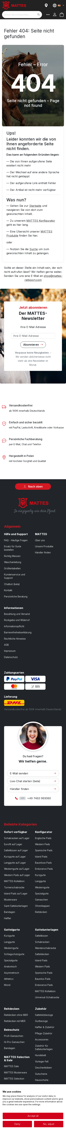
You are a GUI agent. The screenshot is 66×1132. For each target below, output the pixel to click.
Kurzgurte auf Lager (15, 856)
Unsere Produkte (44, 546)
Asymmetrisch (11, 972)
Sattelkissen (41, 935)
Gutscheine (41, 1074)
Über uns (40, 540)
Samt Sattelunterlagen (16, 906)
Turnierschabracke (14, 887)
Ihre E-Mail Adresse (33, 327)
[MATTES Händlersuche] (46, 5)
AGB (6, 644)
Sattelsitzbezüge (44, 1015)
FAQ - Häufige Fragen (16, 540)
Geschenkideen (43, 1067)
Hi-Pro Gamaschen (14, 1042)
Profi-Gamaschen (13, 1036)
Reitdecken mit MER (14, 1021)
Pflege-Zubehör (43, 1033)
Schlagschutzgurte (14, 954)
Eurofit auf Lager (13, 844)
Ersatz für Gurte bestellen (12, 548)
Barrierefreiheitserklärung (17, 632)
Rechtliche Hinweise (15, 638)
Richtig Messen (12, 556)
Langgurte (40, 881)
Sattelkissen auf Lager (16, 850)
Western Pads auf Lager (17, 875)
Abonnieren (31, 344)
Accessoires (41, 1039)
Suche (33, 249)
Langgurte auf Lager (15, 862)
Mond (7, 985)
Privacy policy (55, 1088)
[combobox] (22, 14)
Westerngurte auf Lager (16, 868)
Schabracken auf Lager (16, 838)
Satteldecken (42, 954)
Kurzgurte (40, 875)
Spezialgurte (42, 893)
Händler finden (43, 552)
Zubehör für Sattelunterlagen (44, 1047)
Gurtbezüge (41, 1021)
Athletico (9, 979)
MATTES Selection (14, 1078)
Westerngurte (42, 887)
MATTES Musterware (15, 1072)
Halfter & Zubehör (44, 1027)
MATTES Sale (11, 1066)
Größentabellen (12, 568)
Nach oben (35, 486)
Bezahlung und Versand (17, 614)
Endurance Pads (44, 868)
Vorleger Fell (41, 1061)
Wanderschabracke (45, 948)
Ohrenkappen (42, 906)
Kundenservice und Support (14, 576)
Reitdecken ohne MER (16, 1015)
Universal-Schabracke (47, 997)
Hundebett (40, 1055)
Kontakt (8, 590)
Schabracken (42, 942)
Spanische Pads (43, 850)
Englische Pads (43, 838)
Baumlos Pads (42, 979)
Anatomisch (10, 966)
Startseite (35, 205)
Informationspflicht (14, 626)
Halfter (7, 918)
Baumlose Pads (43, 862)
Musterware (10, 899)
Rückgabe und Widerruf (17, 620)
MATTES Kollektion (14, 881)
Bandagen (9, 912)
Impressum (10, 651)
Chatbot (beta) (12, 584)
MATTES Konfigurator (40, 220)
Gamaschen (41, 899)
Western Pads (42, 844)
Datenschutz (11, 657)
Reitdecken (41, 912)
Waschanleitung (12, 562)
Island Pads (41, 856)
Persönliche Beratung (15, 596)
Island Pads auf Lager (15, 893)
